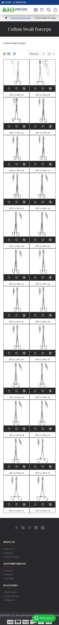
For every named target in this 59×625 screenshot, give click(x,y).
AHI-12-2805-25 (42, 510)
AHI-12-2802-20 (42, 246)
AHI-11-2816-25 (16, 94)
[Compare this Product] (24, 315)
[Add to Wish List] (16, 315)
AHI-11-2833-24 (16, 132)
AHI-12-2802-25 (16, 283)
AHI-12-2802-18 (16, 246)
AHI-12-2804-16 (42, 397)
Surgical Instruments (21, 18)
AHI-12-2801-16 (42, 132)
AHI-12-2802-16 (42, 208)
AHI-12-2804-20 (42, 435)
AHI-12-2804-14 (16, 397)
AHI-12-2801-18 (16, 170)
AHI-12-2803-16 (16, 321)
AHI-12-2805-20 (42, 472)
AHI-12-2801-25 (16, 208)
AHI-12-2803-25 (42, 359)
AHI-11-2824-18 (42, 94)
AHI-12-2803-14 (42, 283)
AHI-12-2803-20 (16, 359)
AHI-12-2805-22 (16, 510)
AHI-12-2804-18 (16, 435)
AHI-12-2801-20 (42, 170)
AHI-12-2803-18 (42, 321)
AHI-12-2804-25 (16, 472)
